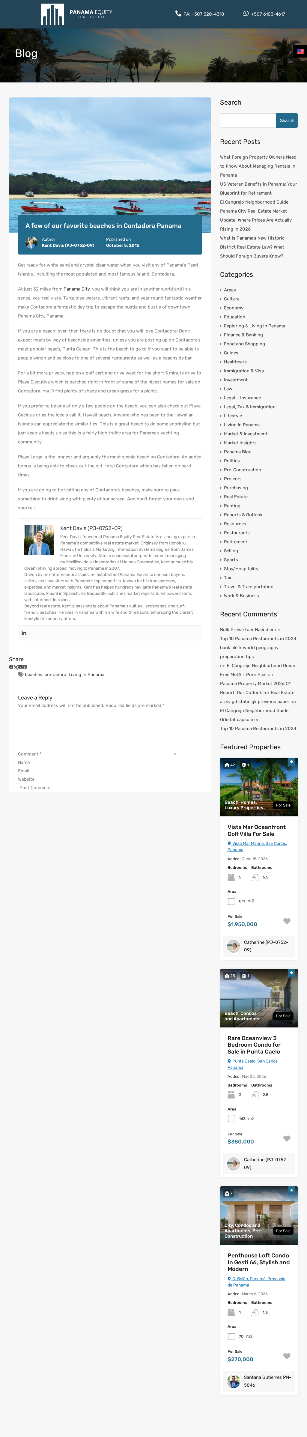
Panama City (77, 289)
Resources (235, 523)
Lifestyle (233, 416)
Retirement (235, 541)
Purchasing (236, 487)
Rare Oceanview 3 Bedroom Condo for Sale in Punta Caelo (254, 1045)
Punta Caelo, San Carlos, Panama (253, 1064)
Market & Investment (245, 434)
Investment (236, 380)
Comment (30, 754)
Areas (230, 290)
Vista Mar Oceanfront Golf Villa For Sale (257, 830)
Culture (232, 299)
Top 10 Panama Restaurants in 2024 (258, 638)
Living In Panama (242, 425)
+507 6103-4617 (268, 14)
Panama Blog (238, 452)
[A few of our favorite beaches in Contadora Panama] (110, 165)
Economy (233, 308)
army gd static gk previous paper (254, 701)
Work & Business (241, 595)
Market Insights (240, 443)
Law (228, 389)
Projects (233, 478)
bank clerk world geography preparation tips (249, 652)
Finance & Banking (243, 335)
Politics (232, 461)
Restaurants (237, 532)
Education (234, 317)
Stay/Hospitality (241, 568)
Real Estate (236, 496)
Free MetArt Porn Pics (243, 674)
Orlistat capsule (236, 719)
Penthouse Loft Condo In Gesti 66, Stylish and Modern (259, 1262)
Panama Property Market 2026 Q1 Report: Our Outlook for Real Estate (257, 688)
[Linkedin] (24, 633)
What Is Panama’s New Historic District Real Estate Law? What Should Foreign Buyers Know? (252, 247)
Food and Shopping (244, 344)
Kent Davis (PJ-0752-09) (68, 245)
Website (26, 779)
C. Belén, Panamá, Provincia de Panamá (256, 1282)
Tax (227, 577)
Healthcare (235, 362)
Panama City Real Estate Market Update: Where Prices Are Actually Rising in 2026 (256, 220)
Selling (231, 550)
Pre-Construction (242, 470)
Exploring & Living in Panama (254, 326)
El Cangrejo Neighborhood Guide (254, 202)
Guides (231, 353)
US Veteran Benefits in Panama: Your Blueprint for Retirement (258, 188)
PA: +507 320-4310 (203, 14)
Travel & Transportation (248, 586)
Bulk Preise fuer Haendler (247, 629)
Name (24, 762)
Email (23, 771)
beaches (33, 674)
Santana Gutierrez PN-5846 (267, 1381)
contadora (55, 674)
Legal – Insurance (242, 398)
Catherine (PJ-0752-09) (266, 946)
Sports (231, 559)
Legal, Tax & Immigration (250, 407)
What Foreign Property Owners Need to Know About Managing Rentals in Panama (258, 166)
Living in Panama (86, 674)
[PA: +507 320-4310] (178, 13)
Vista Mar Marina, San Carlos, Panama (257, 846)
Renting (232, 505)
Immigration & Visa (244, 371)
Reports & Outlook (243, 514)
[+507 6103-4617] (246, 13)
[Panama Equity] (77, 14)
